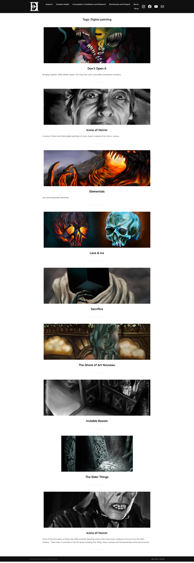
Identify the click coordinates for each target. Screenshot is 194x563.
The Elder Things (96, 477)
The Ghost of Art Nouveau (97, 365)
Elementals (97, 191)
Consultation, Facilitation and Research (89, 4)
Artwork (49, 4)
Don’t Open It (97, 68)
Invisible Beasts (97, 421)
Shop (136, 8)
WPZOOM (162, 559)
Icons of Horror (96, 130)
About (136, 4)
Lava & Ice (97, 253)
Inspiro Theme (154, 559)
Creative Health (62, 4)
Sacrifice (97, 309)
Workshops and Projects (119, 4)
